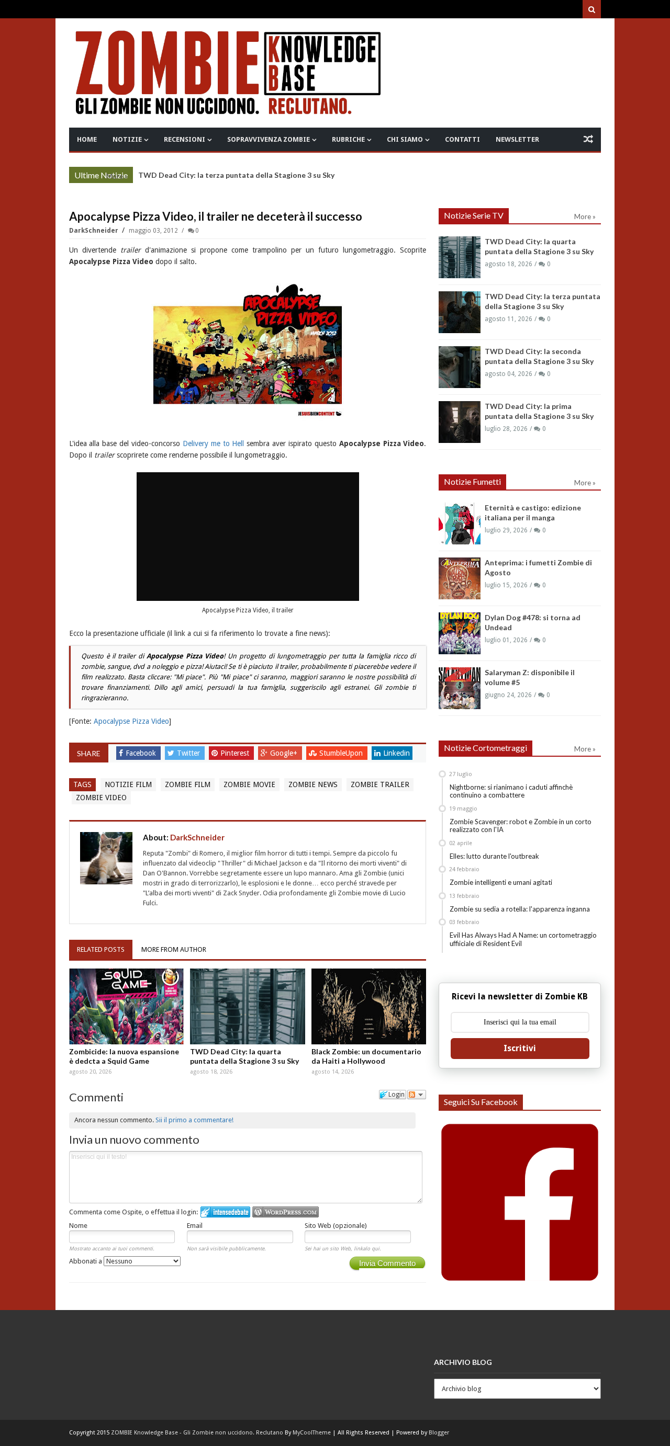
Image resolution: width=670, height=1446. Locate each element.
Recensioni (184, 139)
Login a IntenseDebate (225, 1211)
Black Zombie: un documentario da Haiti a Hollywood (366, 1056)
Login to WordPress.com (285, 1211)
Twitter (189, 753)
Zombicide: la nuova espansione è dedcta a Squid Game (124, 1056)
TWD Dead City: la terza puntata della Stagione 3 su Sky (236, 174)
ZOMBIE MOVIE (249, 784)
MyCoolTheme (312, 1432)
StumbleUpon (342, 753)
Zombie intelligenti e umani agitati (501, 882)
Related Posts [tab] (101, 949)
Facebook (142, 753)
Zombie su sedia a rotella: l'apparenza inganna (520, 909)
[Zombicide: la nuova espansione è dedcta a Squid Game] (126, 1006)
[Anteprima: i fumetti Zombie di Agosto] (460, 578)
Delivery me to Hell (213, 443)
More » (117, 176)
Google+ (284, 753)
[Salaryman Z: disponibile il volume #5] (460, 688)
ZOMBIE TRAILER (380, 784)
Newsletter (517, 139)
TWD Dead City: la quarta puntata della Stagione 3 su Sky (244, 1056)
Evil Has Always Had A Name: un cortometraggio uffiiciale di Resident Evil (523, 939)
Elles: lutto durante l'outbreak (494, 856)
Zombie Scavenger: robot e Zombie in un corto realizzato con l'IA (520, 825)
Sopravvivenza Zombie (268, 139)
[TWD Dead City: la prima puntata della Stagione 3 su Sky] (460, 422)
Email (195, 1225)
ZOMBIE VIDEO (101, 797)
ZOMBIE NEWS (313, 784)
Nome (78, 1225)
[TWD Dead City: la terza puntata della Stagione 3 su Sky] (460, 312)
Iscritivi (520, 1048)
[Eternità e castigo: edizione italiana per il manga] (460, 523)
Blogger (439, 1432)
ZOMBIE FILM (187, 784)
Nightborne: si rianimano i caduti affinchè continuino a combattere (511, 791)
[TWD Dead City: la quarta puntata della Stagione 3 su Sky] (247, 1006)
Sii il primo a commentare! (194, 1120)
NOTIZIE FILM (128, 784)
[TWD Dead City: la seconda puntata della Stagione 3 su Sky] (460, 367)
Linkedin (396, 753)
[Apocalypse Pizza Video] (247, 351)
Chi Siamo (405, 139)
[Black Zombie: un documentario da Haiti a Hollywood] (369, 1006)
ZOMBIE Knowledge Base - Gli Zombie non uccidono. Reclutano (197, 1432)
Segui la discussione (416, 1094)
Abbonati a (86, 1261)
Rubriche (348, 139)
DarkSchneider (94, 230)
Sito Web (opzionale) (336, 1225)
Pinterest (235, 753)
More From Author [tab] (173, 949)
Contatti (462, 139)
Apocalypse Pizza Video (131, 721)
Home (87, 139)
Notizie (127, 139)
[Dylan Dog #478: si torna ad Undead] (460, 633)
